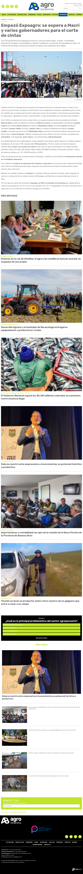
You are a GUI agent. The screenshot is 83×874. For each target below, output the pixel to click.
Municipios (47, 14)
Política (55, 14)
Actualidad (11, 14)
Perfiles (71, 14)
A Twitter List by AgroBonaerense (14, 812)
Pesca (39, 14)
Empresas (63, 14)
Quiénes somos (37, 844)
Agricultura (22, 14)
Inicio (4, 14)
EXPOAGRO (79, 99)
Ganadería (32, 14)
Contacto (47, 844)
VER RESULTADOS (41, 638)
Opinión (79, 14)
